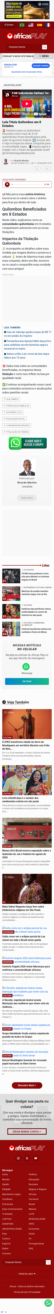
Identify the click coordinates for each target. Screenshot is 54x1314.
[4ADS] (27, 9)
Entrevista (7, 1204)
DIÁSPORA (8, 1224)
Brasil (32, 1204)
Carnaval (33, 1199)
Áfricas (32, 1194)
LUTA (31, 1214)
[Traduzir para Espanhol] (39, 25)
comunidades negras (17, 425)
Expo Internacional (12, 1209)
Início (5, 1174)
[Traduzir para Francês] (48, 25)
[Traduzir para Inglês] (30, 25)
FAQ (31, 1248)
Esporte (6, 1243)
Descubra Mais (26, 1085)
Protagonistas (36, 1243)
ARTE (31, 1224)
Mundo (6, 1179)
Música (32, 1209)
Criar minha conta (26, 1131)
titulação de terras (17, 432)
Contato (6, 1253)
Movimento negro (11, 1194)
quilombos (12, 399)
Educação (34, 1179)
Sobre (5, 1248)
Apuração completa (40, 66)
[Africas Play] (27, 35)
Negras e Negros (37, 1189)
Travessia (7, 1214)
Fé (30, 1238)
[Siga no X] (27, 1158)
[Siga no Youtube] (36, 1158)
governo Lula (14, 412)
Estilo (32, 1233)
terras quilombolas (17, 406)
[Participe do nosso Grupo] (27, 444)
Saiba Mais (27, 497)
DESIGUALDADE (37, 1219)
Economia (34, 1229)
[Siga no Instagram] (18, 1158)
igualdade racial (15, 419)
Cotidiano (7, 1199)
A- (37, 168)
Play (4, 1233)
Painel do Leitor (26, 1274)
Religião (6, 1189)
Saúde (5, 1184)
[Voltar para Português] (22, 25)
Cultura (6, 1238)
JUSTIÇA (7, 1219)
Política (33, 1174)
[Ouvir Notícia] (7, 184)
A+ (47, 168)
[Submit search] (44, 47)
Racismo (33, 1184)
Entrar (10, 24)
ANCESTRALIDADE (12, 1229)
